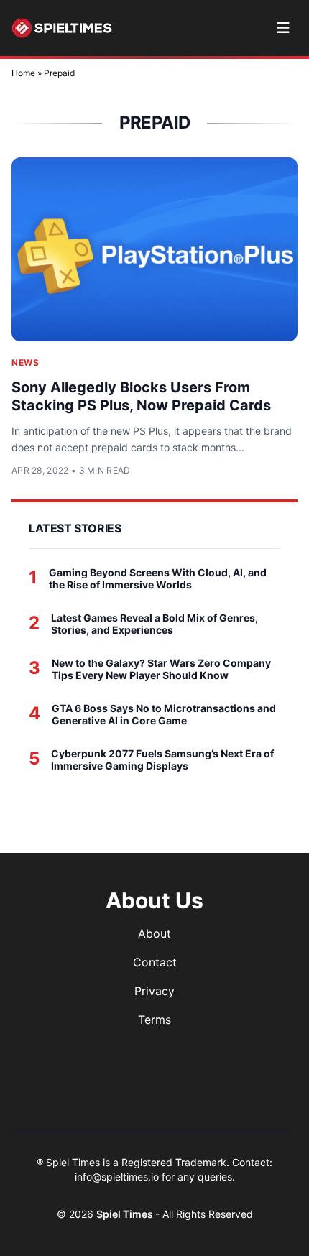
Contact (155, 962)
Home (23, 73)
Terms (154, 1019)
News (25, 362)
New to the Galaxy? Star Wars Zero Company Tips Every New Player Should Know (161, 669)
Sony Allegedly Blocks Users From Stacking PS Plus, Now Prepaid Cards (141, 396)
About (154, 933)
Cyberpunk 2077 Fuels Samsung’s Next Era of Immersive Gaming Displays (162, 759)
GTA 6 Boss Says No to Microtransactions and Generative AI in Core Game (164, 714)
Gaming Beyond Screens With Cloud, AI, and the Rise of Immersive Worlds (158, 578)
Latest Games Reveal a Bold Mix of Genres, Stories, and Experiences (154, 624)
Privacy (154, 991)
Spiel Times (125, 1214)
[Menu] (283, 28)
